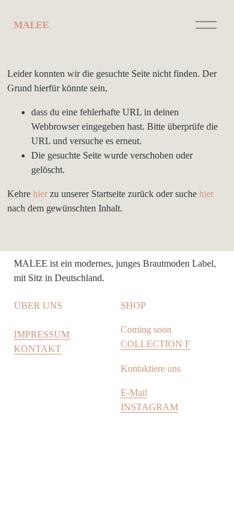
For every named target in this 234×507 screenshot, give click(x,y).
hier (40, 194)
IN (126, 407)
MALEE (31, 25)
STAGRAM (154, 407)
